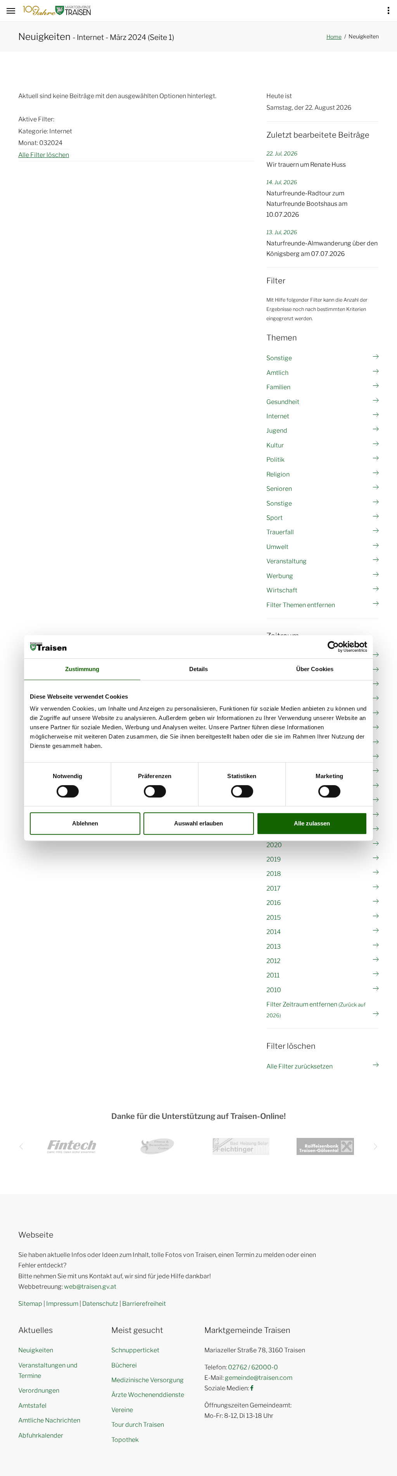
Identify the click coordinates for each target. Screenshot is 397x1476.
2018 (273, 873)
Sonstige (279, 358)
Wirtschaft (281, 590)
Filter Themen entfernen (300, 605)
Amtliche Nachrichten (49, 1420)
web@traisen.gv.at (90, 1286)
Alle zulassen (312, 823)
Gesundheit (282, 402)
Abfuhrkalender (40, 1435)
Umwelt (277, 547)
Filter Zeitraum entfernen (316, 1009)
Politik (275, 459)
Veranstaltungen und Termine (48, 1370)
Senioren (279, 488)
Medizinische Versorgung (147, 1380)
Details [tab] (198, 669)
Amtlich (277, 372)
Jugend (276, 430)
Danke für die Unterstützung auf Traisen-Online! (198, 1116)
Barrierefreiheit (144, 1303)
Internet (277, 416)
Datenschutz (100, 1303)
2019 (273, 859)
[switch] (155, 791)
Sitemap (30, 1303)
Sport (274, 517)
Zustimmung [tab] (82, 669)
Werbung (279, 576)
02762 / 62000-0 (253, 1367)
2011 (273, 975)
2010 (273, 990)
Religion (278, 474)
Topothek (125, 1439)
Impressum (62, 1303)
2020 (274, 845)
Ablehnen (85, 823)
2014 (273, 932)
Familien (278, 387)
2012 (273, 961)
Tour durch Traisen (137, 1424)
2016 (273, 902)
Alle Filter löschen (43, 155)
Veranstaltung (286, 561)
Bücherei (124, 1365)
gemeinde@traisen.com (258, 1377)
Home (334, 36)
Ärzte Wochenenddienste (147, 1394)
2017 (273, 888)
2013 (273, 946)
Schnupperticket (135, 1350)
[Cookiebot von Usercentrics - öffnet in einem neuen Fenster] (333, 647)
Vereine (122, 1410)
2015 (273, 917)
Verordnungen (38, 1390)
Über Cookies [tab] (314, 669)
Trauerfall (280, 532)
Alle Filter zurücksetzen (299, 1066)
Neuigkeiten (35, 1350)
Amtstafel (32, 1405)
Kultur (275, 445)
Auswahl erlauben (198, 823)
